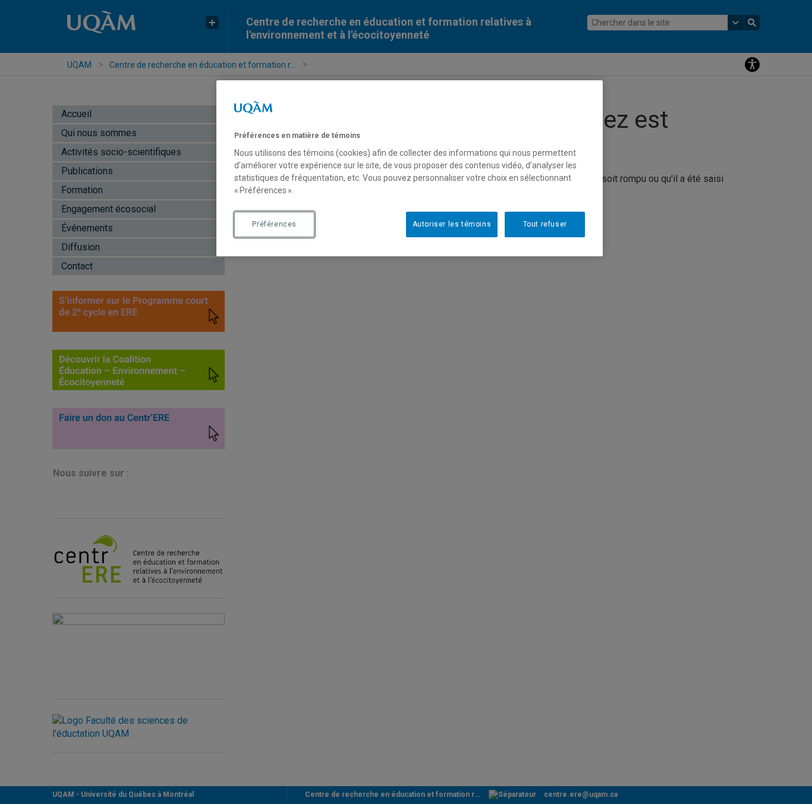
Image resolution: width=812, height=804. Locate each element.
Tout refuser (545, 224)
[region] (409, 168)
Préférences (274, 224)
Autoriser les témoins (452, 224)
